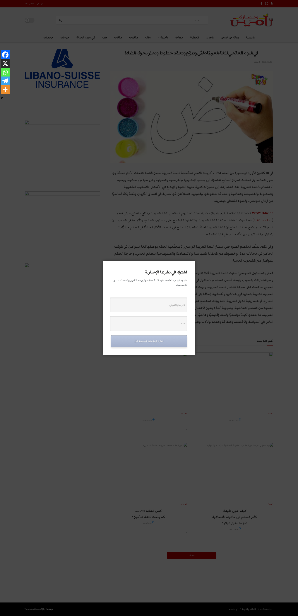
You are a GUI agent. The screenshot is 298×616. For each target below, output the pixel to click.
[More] (5, 89)
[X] (5, 63)
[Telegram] (5, 81)
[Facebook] (5, 54)
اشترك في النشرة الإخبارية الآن (149, 341)
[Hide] (1, 98)
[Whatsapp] (5, 72)
